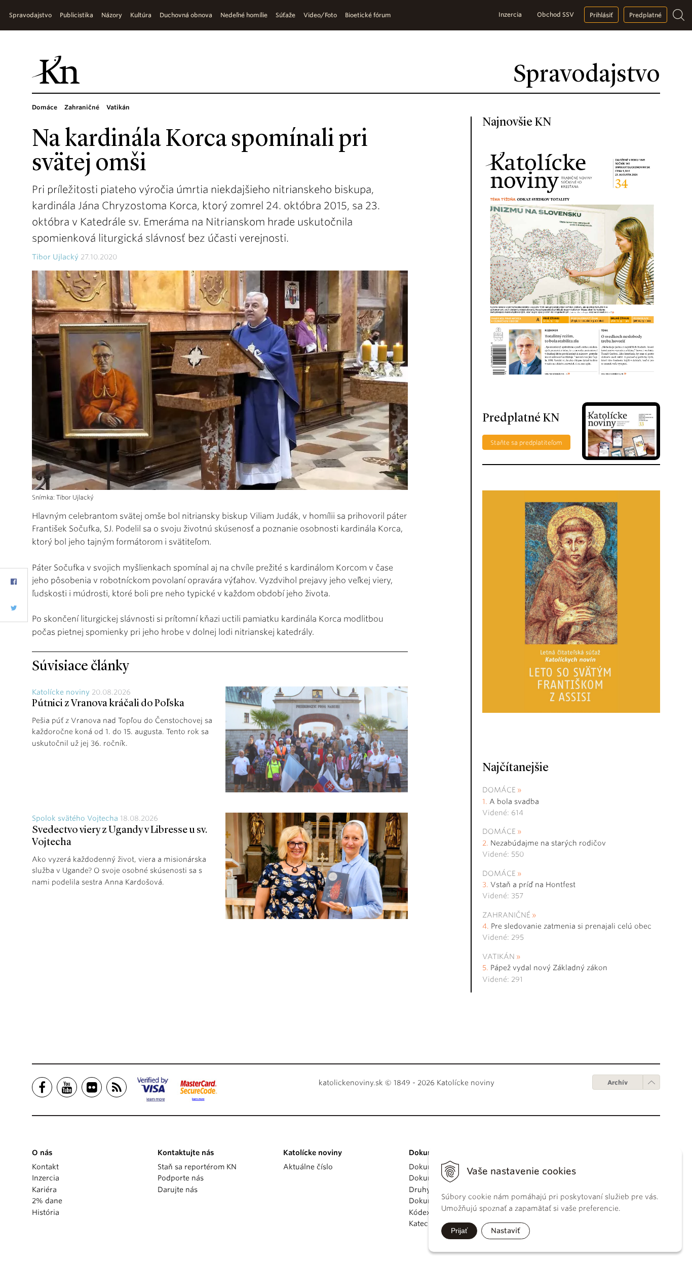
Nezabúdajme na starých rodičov (548, 843)
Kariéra (44, 1189)
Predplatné (645, 15)
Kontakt (45, 1167)
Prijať (459, 1231)
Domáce (499, 790)
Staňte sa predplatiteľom (526, 442)
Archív (617, 1082)
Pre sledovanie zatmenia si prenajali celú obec (572, 926)
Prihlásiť (601, 15)
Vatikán (498, 956)
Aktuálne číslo (308, 1167)
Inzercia (510, 14)
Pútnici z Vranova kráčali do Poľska (108, 704)
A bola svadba (514, 801)
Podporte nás (181, 1178)
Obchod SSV (555, 14)
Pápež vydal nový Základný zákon (548, 968)
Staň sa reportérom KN (197, 1167)
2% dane (47, 1201)
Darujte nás (178, 1189)
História (45, 1212)
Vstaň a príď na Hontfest (532, 885)
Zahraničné (506, 915)
